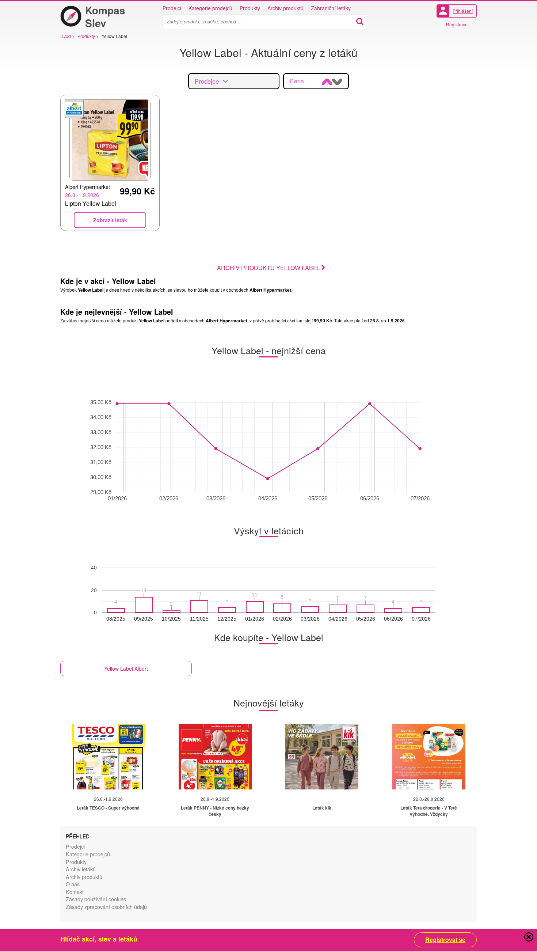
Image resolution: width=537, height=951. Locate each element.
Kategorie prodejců (210, 8)
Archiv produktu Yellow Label (268, 268)
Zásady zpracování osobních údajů (106, 906)
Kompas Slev (105, 16)
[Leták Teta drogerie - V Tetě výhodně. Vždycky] (428, 756)
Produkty (250, 8)
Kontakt (75, 891)
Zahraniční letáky (331, 8)
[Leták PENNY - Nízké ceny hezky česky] (215, 756)
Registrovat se (445, 940)
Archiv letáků (81, 869)
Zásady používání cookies (96, 899)
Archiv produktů (285, 8)
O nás (73, 884)
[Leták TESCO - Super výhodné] (108, 756)
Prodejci (172, 8)
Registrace (457, 24)
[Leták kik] (321, 756)
